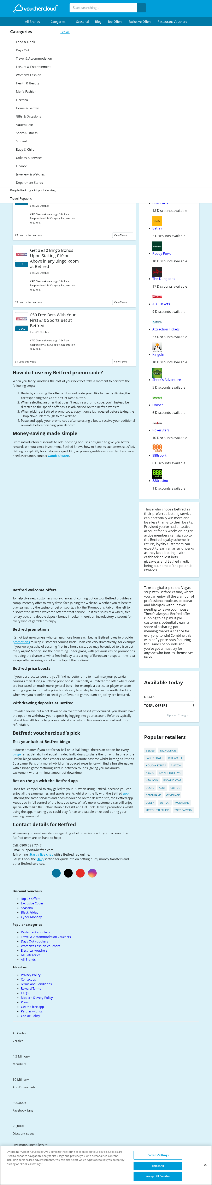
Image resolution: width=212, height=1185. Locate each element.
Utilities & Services (28, 158)
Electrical (22, 100)
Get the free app (32, 1007)
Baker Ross (161, 203)
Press (25, 1002)
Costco (175, 788)
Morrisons (182, 802)
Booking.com (172, 780)
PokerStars (161, 430)
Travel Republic (21, 198)
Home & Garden (27, 108)
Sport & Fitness (26, 133)
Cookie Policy (30, 1016)
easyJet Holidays (170, 773)
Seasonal (82, 21)
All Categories (30, 955)
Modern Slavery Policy (37, 997)
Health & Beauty (27, 83)
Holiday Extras (156, 765)
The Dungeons (163, 278)
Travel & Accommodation (33, 58)
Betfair (157, 228)
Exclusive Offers (140, 21)
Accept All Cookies (158, 1176)
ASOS (162, 788)
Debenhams (153, 795)
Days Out (22, 50)
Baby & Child (24, 149)
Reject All (158, 1166)
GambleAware (58, 456)
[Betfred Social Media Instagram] (92, 873)
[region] (106, 1165)
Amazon (176, 765)
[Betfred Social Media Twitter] (68, 873)
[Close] (205, 1164)
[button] (34, 21)
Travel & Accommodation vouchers (46, 937)
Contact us (28, 979)
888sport (159, 455)
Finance (21, 166)
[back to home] (35, 8)
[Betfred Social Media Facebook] (56, 873)
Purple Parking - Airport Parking (32, 190)
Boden (150, 802)
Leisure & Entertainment (33, 67)
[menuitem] (34, 21)
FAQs (25, 993)
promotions (21, 642)
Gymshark (173, 795)
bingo (17, 754)
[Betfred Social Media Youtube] (80, 873)
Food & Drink (25, 42)
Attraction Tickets (166, 329)
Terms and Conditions (36, 984)
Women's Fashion (28, 75)
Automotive (24, 124)
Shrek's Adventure (166, 379)
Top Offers (115, 21)
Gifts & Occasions (28, 116)
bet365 (150, 750)
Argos (150, 773)
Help (40, 859)
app (126, 793)
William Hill (176, 758)
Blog (98, 21)
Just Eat (164, 802)
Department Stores (29, 182)
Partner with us (32, 1011)
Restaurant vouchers (172, 21)
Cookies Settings (158, 1155)
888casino (160, 480)
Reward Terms (31, 988)
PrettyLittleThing (158, 810)
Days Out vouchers (34, 941)
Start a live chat (41, 854)
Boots (150, 788)
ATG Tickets (161, 304)
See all (65, 32)
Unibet (157, 405)
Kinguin (158, 354)
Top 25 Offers (30, 899)
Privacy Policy (31, 975)
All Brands (28, 959)
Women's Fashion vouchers (40, 946)
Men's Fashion (25, 91)
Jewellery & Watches (30, 174)
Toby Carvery (183, 810)
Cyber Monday (31, 917)
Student (21, 141)
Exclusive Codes (32, 903)
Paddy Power (162, 253)
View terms (121, 235)
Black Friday (29, 912)
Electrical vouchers (34, 950)
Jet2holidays (168, 750)
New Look (152, 780)
